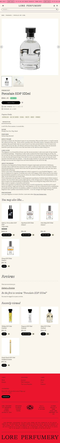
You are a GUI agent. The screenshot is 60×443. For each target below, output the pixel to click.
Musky (32, 117)
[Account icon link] (54, 5)
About (42, 380)
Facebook (18, 407)
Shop (3, 380)
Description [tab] (6, 121)
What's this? (17, 106)
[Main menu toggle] (3, 5)
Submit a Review (8, 288)
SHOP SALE (6, 1)
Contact (43, 384)
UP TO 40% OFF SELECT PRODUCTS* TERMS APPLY (24, 1)
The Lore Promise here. (40, 194)
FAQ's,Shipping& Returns (42, 407)
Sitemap (53, 406)
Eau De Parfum (14, 117)
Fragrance (9, 15)
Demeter (23, 225)
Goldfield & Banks (7, 359)
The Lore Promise (26, 384)
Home (3, 15)
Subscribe (6, 396)
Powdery (38, 117)
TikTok (18, 410)
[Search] (56, 9)
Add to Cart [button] (6, 234)
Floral (22, 117)
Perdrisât (6, 90)
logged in (11, 296)
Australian (5, 117)
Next (58, 47)
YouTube (18, 409)
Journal (23, 380)
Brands (4, 382)
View (4, 266)
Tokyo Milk (5, 226)
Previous (1, 47)
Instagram (18, 406)
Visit (42, 382)
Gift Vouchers (25, 382)
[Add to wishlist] (22, 102)
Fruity (27, 117)
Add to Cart (11, 102)
